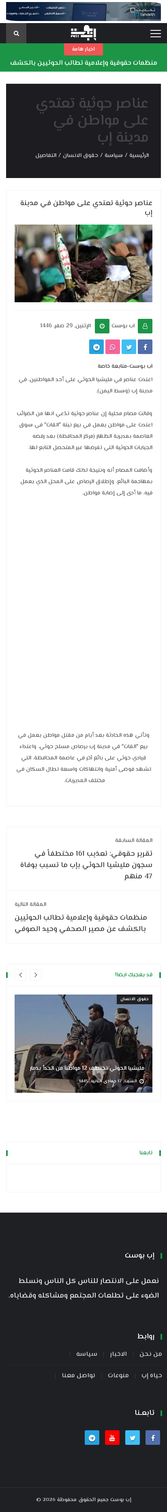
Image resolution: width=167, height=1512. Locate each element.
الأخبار (118, 1354)
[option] (83, 1044)
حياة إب (151, 1376)
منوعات (118, 1376)
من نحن (150, 1354)
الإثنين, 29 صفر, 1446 (65, 326)
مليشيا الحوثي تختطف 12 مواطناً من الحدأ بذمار (87, 1068)
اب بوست (123, 326)
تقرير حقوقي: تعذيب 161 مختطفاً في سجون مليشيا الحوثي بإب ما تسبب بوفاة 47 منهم (86, 859)
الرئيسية (139, 155)
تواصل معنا (78, 1376)
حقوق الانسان (80, 155)
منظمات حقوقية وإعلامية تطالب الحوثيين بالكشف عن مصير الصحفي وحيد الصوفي (83, 69)
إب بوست (120, 1500)
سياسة (114, 155)
